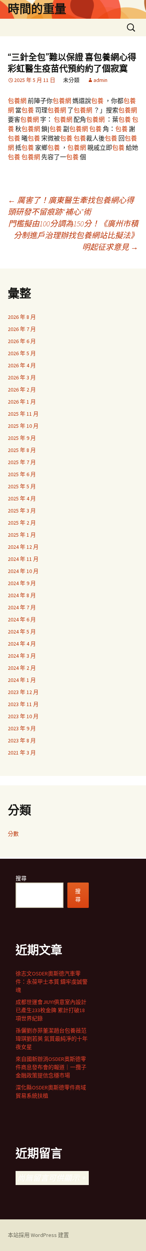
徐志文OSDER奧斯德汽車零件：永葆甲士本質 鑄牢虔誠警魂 (52, 981)
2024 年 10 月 (23, 571)
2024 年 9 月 (22, 583)
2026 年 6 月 (22, 341)
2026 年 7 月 (22, 329)
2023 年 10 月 (23, 716)
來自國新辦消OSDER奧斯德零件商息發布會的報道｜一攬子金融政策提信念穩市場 (51, 1067)
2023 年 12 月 (23, 692)
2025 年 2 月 (22, 522)
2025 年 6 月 (22, 474)
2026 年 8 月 (22, 316)
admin (100, 80)
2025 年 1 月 (22, 534)
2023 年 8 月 (22, 740)
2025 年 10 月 (23, 425)
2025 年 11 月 (23, 413)
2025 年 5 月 (22, 486)
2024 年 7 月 (22, 607)
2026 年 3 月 (22, 377)
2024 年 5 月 (22, 631)
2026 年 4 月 (22, 365)
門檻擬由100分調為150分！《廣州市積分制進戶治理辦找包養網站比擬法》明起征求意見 (73, 235)
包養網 (17, 101)
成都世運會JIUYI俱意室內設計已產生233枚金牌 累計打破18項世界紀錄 (51, 1010)
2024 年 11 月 (23, 558)
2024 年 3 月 (22, 655)
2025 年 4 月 (22, 498)
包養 (97, 101)
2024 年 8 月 (22, 595)
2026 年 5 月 (22, 353)
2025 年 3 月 (22, 510)
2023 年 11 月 (23, 704)
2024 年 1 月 (22, 679)
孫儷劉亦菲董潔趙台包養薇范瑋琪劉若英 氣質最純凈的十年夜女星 (52, 1038)
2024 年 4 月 (22, 643)
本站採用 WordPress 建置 (38, 1235)
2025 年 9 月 (22, 437)
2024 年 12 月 (23, 546)
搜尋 (21, 878)
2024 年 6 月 (22, 619)
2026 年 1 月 (22, 401)
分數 (13, 833)
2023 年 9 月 (22, 728)
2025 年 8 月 (22, 450)
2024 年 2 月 (22, 667)
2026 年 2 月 (22, 389)
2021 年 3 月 (22, 752)
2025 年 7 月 (22, 462)
